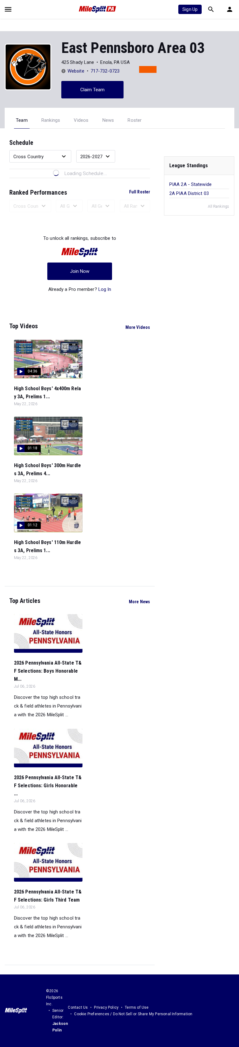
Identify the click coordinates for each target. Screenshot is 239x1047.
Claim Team (92, 89)
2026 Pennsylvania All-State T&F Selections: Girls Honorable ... (48, 786)
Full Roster (139, 191)
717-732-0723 (105, 71)
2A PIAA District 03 (189, 193)
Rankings (50, 120)
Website (76, 71)
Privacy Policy (106, 1007)
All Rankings (218, 206)
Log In (104, 289)
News (108, 120)
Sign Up (190, 9)
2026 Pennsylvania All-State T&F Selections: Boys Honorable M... (48, 671)
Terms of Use (136, 1007)
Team (22, 120)
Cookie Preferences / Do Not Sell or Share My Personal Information (133, 1014)
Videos (81, 120)
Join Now (80, 271)
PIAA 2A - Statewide (190, 184)
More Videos (137, 327)
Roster (135, 120)
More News (139, 601)
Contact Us (78, 1007)
